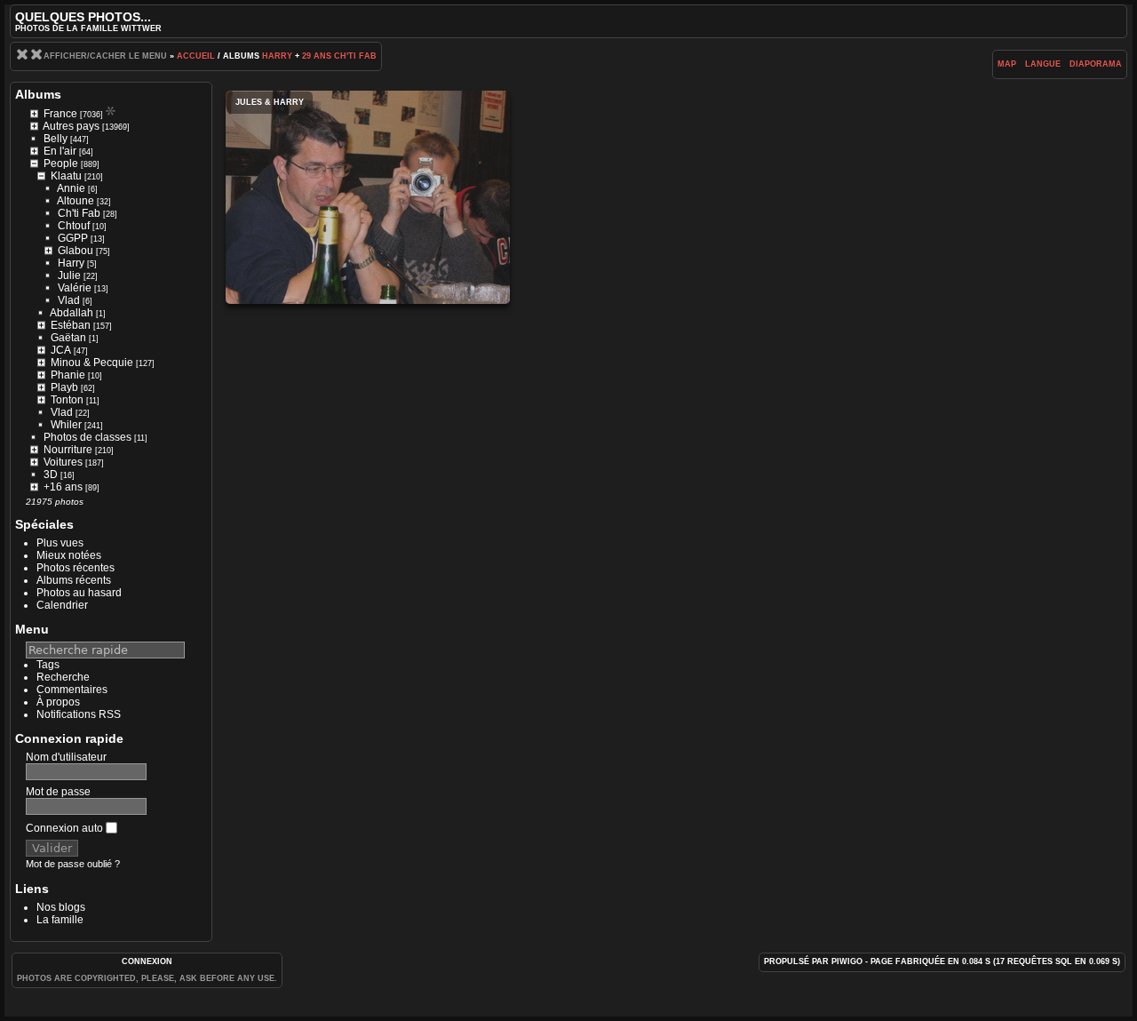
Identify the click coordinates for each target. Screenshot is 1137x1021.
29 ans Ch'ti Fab (339, 56)
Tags (48, 664)
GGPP (73, 238)
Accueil (196, 56)
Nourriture (68, 449)
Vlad (69, 300)
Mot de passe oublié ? (73, 863)
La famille (59, 919)
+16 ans (63, 487)
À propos (58, 702)
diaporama (1095, 64)
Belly (56, 138)
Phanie (68, 375)
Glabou (75, 250)
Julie (69, 275)
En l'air (60, 151)
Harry (277, 56)
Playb (64, 387)
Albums (38, 94)
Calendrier (62, 605)
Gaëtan (68, 337)
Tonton (67, 400)
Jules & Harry (368, 197)
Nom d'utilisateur (66, 757)
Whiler (66, 425)
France (60, 114)
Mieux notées (68, 555)
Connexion (147, 961)
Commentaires (71, 689)
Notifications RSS (78, 714)
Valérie (74, 288)
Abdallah (71, 313)
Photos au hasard (79, 592)
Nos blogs (60, 907)
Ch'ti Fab (79, 213)
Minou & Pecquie (92, 362)
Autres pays (71, 126)
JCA (61, 350)
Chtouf (74, 225)
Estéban (71, 325)
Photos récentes (75, 568)
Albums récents (73, 580)
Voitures (63, 462)
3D (51, 474)
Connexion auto (66, 828)
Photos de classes (87, 437)
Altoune (75, 201)
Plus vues (59, 543)
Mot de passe (58, 792)
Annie (71, 188)
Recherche (63, 677)
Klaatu (66, 176)
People (61, 163)
